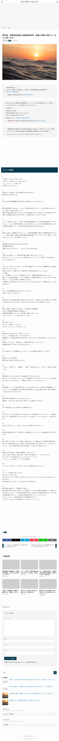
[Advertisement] (29, 15)
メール (5, 644)
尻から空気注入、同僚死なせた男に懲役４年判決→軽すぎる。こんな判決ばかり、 (32, 686)
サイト (5, 650)
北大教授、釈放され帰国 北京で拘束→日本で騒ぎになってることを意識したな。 (32, 693)
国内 (10, 40)
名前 (5, 638)
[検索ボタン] (57, 2)
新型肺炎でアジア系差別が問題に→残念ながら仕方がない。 (26, 700)
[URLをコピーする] (52, 540)
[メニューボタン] (2, 2)
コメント (7, 618)
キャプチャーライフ (29, 2)
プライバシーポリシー (29, 736)
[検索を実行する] (55, 672)
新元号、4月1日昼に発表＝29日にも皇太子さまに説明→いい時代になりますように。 (32, 679)
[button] (6, 540)
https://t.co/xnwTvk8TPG (22, 118)
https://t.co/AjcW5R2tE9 (12, 92)
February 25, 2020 (28, 94)
